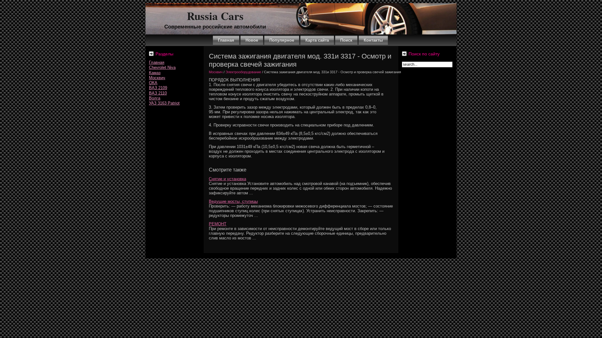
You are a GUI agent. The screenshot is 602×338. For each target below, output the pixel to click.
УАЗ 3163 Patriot (164, 103)
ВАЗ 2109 (158, 87)
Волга (154, 98)
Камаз (155, 72)
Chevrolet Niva (162, 67)
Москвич (157, 77)
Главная (156, 62)
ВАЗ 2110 (158, 93)
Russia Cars (215, 16)
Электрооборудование (243, 72)
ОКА (153, 82)
